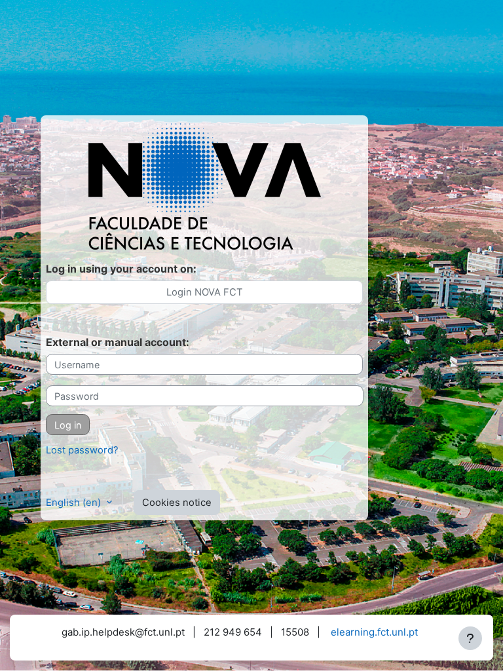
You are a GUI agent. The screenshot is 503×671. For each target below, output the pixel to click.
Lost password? (82, 450)
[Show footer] (470, 638)
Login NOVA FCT (204, 292)
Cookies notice (177, 502)
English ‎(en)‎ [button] (74, 502)
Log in (67, 425)
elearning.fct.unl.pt (374, 632)
